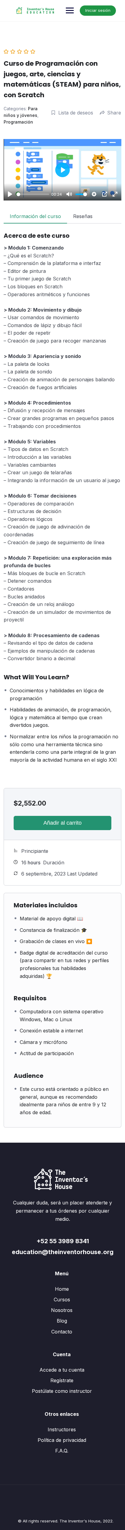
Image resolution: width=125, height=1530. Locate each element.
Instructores (62, 1429)
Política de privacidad (62, 1440)
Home (62, 1289)
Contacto (61, 1332)
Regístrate (61, 1380)
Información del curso (35, 216)
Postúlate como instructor (62, 1391)
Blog (62, 1321)
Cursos (62, 1300)
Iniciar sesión (97, 10)
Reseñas (83, 216)
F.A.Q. (61, 1451)
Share (114, 113)
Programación (18, 121)
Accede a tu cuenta (61, 1370)
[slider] (32, 194)
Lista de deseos (75, 113)
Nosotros (62, 1310)
